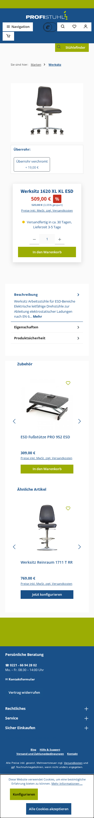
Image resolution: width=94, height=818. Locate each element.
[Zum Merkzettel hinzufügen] (68, 384)
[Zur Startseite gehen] (47, 15)
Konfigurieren (24, 794)
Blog (33, 749)
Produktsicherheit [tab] (29, 338)
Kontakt (72, 753)
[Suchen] (63, 26)
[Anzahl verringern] (34, 239)
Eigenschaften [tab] (26, 327)
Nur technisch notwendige (64, 794)
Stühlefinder (75, 47)
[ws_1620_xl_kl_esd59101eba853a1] (47, 112)
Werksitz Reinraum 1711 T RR (47, 562)
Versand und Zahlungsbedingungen (40, 753)
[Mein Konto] (85, 26)
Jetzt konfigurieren (47, 594)
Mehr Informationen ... (67, 783)
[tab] (47, 305)
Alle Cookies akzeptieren (48, 809)
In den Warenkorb (47, 252)
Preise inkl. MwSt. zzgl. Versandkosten (47, 210)
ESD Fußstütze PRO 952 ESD (45, 437)
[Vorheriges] (15, 421)
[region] (47, 112)
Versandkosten (73, 763)
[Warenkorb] (8, 36)
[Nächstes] (79, 421)
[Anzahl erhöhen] (59, 239)
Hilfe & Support (50, 749)
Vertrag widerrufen (24, 692)
